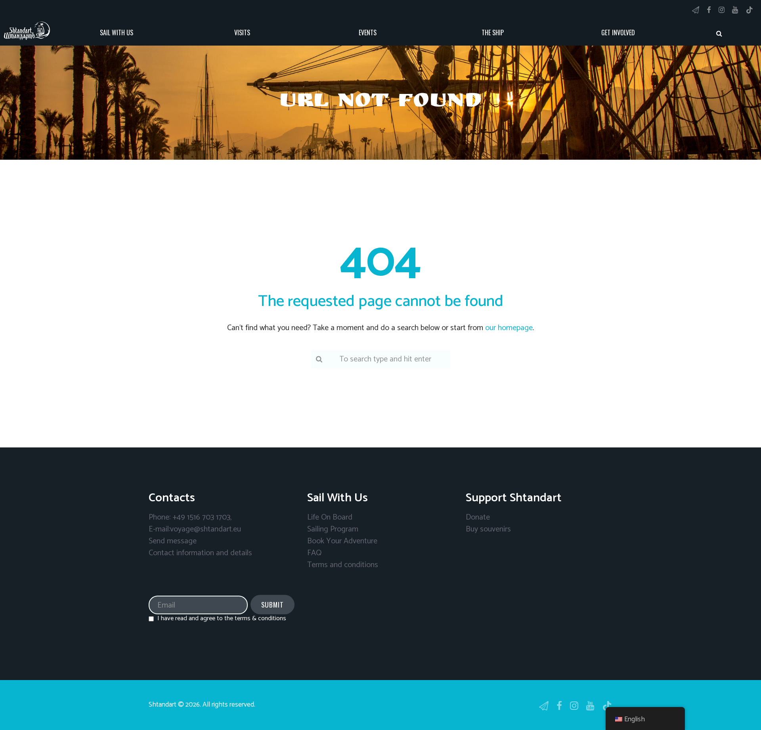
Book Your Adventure (342, 541)
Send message (173, 541)
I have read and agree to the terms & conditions (221, 618)
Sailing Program (332, 529)
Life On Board (329, 517)
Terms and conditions (342, 564)
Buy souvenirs (488, 529)
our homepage (509, 327)
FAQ (314, 553)
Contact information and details (200, 553)
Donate (478, 517)
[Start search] (719, 33)
